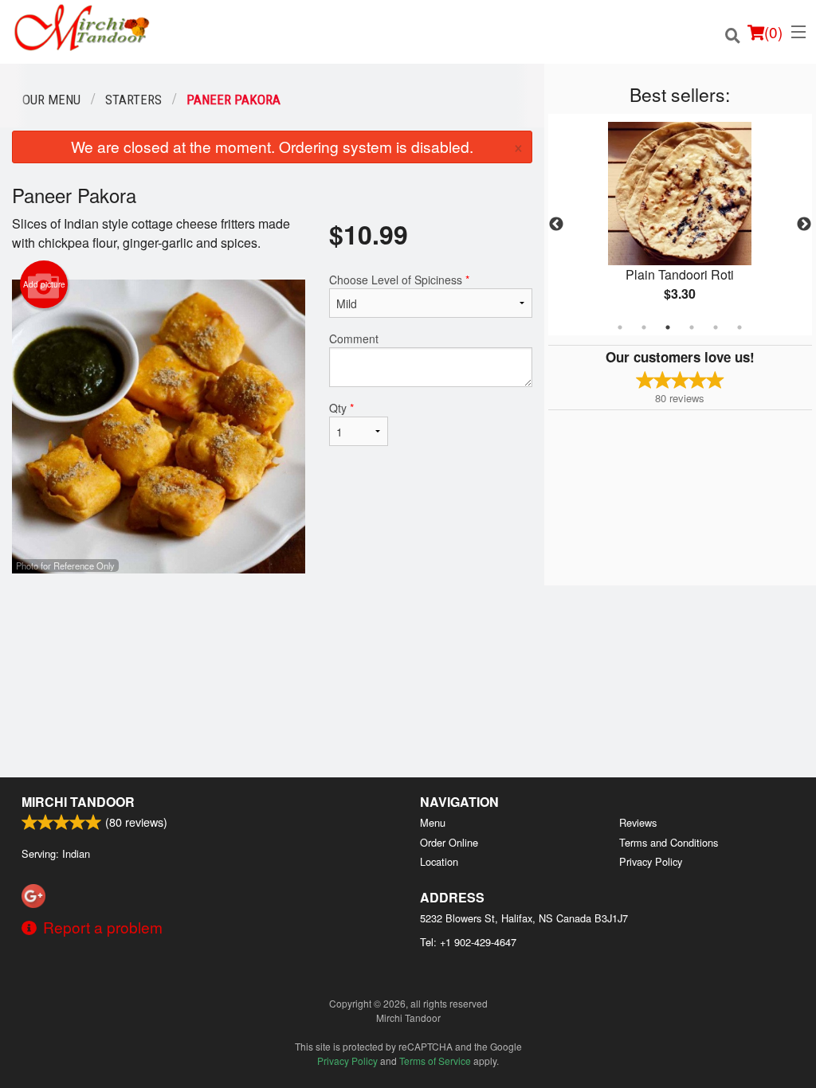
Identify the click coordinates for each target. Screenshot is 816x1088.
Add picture (44, 284)
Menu (432, 822)
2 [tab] (644, 327)
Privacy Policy (650, 861)
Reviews (638, 822)
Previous (556, 225)
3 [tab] (668, 327)
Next (804, 225)
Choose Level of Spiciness (399, 280)
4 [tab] (692, 327)
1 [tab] (620, 327)
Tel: (468, 941)
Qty (341, 408)
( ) (773, 31)
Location (439, 861)
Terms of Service (435, 1060)
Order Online (449, 842)
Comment (354, 338)
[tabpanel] (680, 224)
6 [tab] (739, 327)
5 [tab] (716, 327)
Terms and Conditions (668, 842)
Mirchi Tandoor (78, 802)
